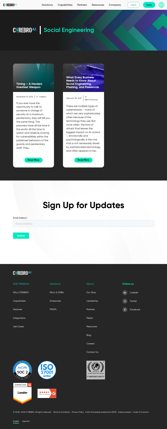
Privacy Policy (78, 412)
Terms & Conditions (61, 412)
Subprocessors (124, 412)
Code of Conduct (141, 412)
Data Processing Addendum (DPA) (100, 412)
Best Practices (91, 99)
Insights (42, 96)
